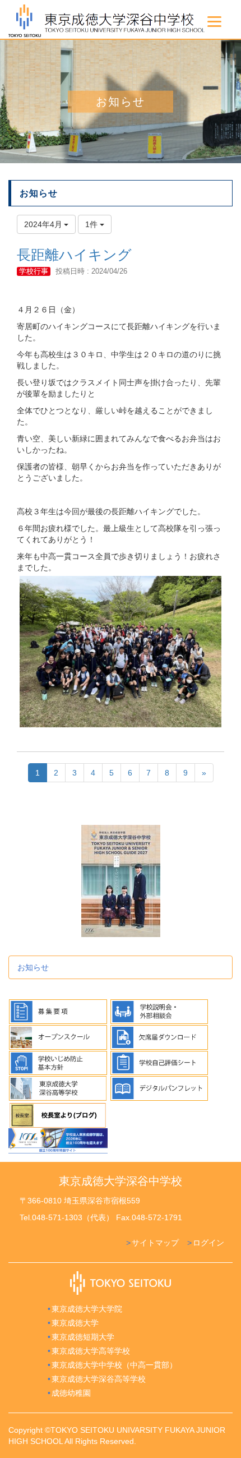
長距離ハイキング (74, 254)
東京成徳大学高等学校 (91, 1350)
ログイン (208, 1242)
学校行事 (33, 271)
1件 (92, 224)
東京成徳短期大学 (83, 1336)
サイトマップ (155, 1242)
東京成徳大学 (75, 1322)
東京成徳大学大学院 (87, 1308)
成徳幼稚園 (71, 1392)
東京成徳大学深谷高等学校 (99, 1378)
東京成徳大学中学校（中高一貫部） (114, 1364)
